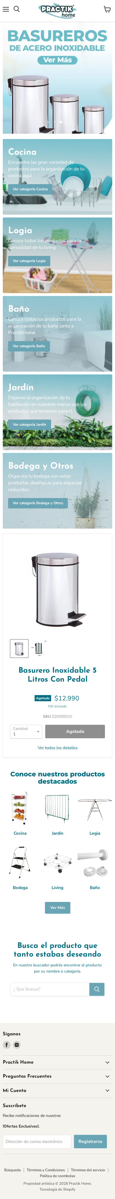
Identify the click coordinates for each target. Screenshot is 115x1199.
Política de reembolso (57, 1176)
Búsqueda (12, 1170)
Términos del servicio (88, 1170)
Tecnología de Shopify (57, 1189)
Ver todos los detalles (58, 748)
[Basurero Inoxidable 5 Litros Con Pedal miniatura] (19, 649)
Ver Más (57, 907)
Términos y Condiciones (46, 1170)
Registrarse (90, 1141)
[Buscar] (96, 989)
